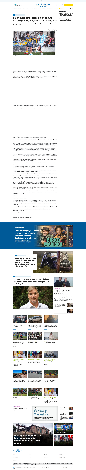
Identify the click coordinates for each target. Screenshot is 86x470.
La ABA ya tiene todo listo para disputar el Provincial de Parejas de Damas (64, 418)
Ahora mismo (15, 8)
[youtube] (70, 1)
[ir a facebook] (42, 467)
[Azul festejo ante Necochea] (63, 428)
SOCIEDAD (23, 8)
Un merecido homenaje (58, 310)
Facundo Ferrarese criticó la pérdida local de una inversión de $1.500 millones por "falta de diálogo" (32, 281)
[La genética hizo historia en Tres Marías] (20, 319)
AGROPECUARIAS (40, 8)
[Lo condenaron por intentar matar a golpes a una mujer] (51, 319)
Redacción (62, 454)
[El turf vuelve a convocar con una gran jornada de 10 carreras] (51, 374)
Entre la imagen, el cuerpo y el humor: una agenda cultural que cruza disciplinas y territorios (66, 19)
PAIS (53, 8)
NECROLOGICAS (15, 460)
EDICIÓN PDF (62, 8)
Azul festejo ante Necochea (60, 432)
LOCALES (19, 8)
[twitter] (68, 1)
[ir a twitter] (44, 467)
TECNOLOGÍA (56, 8)
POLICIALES (31, 8)
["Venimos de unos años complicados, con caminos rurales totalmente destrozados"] (20, 374)
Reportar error (62, 457)
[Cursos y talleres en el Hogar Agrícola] (45, 413)
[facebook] (67, 1)
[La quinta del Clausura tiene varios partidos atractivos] (20, 392)
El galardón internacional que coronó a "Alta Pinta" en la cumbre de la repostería (63, 292)
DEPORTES (27, 8)
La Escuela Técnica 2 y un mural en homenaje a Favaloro (50, 363)
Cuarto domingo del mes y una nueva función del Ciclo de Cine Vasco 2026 (63, 408)
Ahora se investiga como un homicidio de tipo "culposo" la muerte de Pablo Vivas (34, 326)
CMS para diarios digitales (69, 467)
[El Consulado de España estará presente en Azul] (51, 336)
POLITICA (44, 8)
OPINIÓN (35, 8)
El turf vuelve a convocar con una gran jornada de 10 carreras (50, 381)
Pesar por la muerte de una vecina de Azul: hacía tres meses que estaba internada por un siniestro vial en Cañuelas (66, 15)
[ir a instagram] (48, 467)
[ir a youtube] (46, 467)
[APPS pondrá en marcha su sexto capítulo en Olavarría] (35, 374)
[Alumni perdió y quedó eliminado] (35, 392)
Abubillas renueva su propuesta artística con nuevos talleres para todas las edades (60, 305)
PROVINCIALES (49, 8)
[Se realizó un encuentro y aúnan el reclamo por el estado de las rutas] (35, 336)
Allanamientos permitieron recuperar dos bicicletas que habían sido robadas (63, 413)
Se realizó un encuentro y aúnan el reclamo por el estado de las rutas (34, 344)
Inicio (14, 454)
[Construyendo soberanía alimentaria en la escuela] (35, 354)
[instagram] (72, 1)
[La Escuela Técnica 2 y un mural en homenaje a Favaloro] (51, 354)
